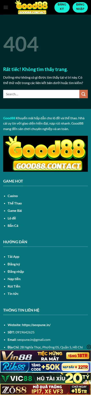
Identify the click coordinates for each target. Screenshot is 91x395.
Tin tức (13, 294)
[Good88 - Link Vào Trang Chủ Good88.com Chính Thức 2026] (31, 7)
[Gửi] (83, 94)
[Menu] (5, 7)
